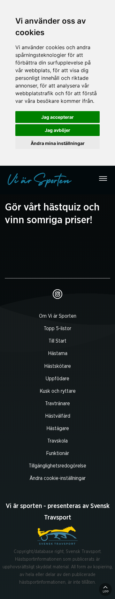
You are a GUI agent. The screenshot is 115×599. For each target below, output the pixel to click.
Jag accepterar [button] (57, 117)
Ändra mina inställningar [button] (58, 143)
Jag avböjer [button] (57, 130)
